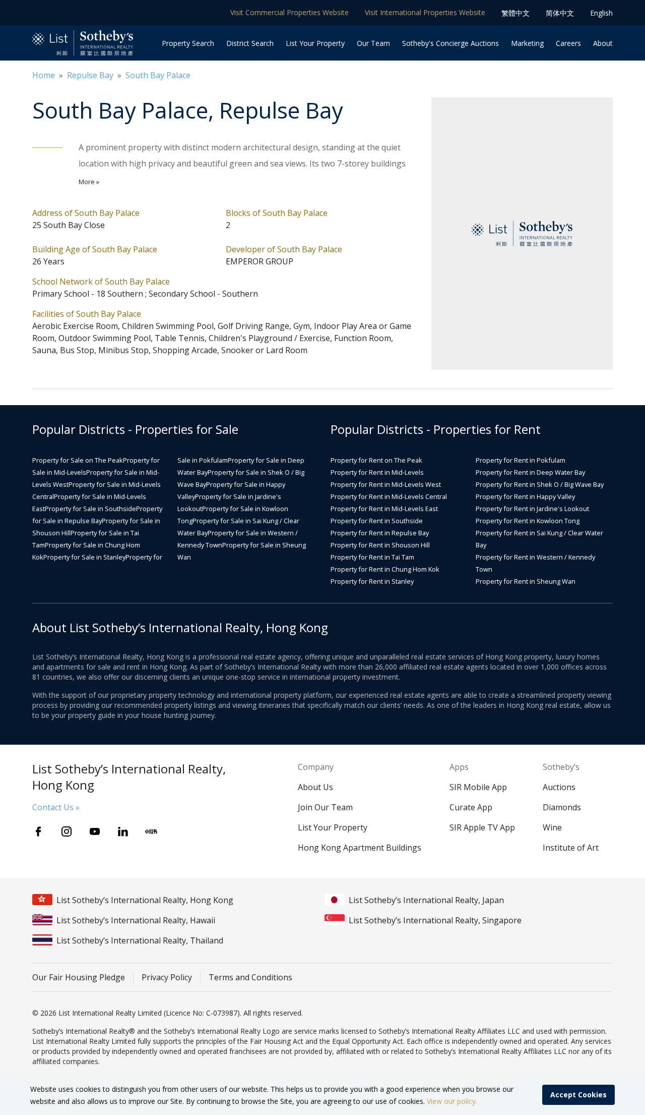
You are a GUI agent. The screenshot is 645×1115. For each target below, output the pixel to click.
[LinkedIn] (123, 831)
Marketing (527, 43)
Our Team (373, 43)
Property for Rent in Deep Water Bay (530, 472)
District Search (250, 43)
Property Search (188, 43)
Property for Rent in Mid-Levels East (384, 508)
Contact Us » (56, 807)
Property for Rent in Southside (377, 520)
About (603, 43)
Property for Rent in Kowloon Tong (527, 520)
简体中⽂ (560, 13)
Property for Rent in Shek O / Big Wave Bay (540, 484)
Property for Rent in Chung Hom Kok (385, 569)
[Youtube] (95, 831)
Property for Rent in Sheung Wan (525, 581)
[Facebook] (38, 831)
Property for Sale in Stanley (84, 557)
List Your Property (315, 43)
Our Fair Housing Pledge (78, 977)
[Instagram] (66, 831)
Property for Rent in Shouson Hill (380, 544)
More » (89, 181)
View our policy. (452, 1101)
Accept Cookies (578, 1094)
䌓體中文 (515, 13)
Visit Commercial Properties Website (289, 12)
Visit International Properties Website (425, 12)
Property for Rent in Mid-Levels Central (389, 496)
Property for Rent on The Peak (376, 460)
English (601, 13)
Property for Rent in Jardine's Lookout (532, 508)
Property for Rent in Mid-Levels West (386, 484)
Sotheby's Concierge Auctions (450, 43)
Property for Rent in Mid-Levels (377, 472)
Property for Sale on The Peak (77, 460)
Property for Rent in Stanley (372, 581)
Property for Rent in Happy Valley (525, 496)
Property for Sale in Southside (90, 508)
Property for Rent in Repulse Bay (380, 532)
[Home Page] (82, 43)
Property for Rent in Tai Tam (372, 557)
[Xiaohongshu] (151, 831)
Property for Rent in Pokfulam (520, 460)
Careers (568, 43)
